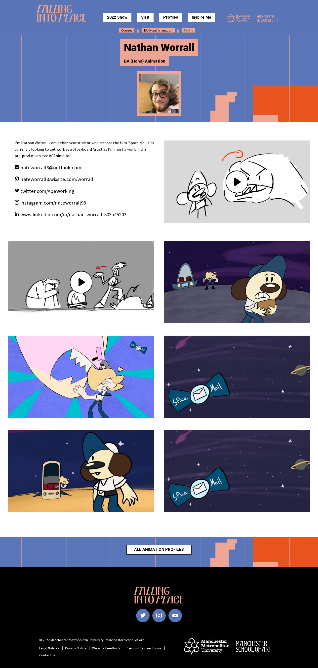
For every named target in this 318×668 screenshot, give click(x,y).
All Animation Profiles (159, 549)
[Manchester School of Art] (268, 18)
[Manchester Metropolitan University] (239, 19)
